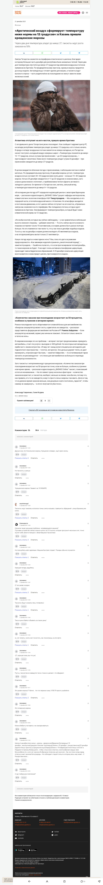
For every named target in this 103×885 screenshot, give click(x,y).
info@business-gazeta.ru (23, 825)
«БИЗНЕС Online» (23, 396)
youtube (20, 838)
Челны (17, 6)
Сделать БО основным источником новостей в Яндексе (51, 410)
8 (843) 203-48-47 (45, 822)
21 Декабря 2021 (20, 21)
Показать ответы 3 (22, 540)
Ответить (34, 458)
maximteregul (24, 503)
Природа (18, 25)
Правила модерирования (23, 800)
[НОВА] (68, 12)
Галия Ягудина (38, 392)
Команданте (24, 523)
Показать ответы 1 (22, 557)
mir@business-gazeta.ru (47, 825)
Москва (27, 6)
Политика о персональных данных (25, 867)
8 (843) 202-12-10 (20, 822)
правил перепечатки (35, 875)
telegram (20, 835)
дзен (56, 835)
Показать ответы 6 (22, 458)
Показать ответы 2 (22, 518)
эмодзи (24, 454)
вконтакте (21, 832)
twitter (56, 832)
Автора (43, 430)
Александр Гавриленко (23, 392)
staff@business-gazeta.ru (72, 822)
